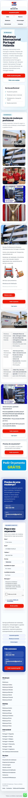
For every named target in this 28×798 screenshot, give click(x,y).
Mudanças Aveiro (7, 708)
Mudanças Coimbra (7, 715)
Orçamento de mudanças (9, 760)
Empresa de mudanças (8, 762)
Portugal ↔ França (7, 736)
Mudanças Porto (6, 723)
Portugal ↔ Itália (7, 746)
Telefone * (6, 552)
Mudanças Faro (6, 720)
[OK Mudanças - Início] (14, 4)
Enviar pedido (14, 606)
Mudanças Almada (7, 689)
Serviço (6, 559)
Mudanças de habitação (9, 770)
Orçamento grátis (14, 12)
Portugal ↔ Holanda (8, 741)
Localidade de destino (9, 572)
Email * (6, 545)
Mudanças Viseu (6, 725)
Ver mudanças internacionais (10, 751)
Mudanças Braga (7, 713)
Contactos (20, 24)
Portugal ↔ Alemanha (8, 744)
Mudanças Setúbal (7, 687)
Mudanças (7, 20)
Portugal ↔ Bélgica (7, 739)
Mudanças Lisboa (7, 684)
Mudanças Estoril (7, 700)
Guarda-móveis (6, 767)
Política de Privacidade (12, 600)
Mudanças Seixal (7, 695)
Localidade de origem (9, 565)
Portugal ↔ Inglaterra (8, 749)
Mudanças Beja (6, 710)
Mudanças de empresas (8, 772)
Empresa (20, 16)
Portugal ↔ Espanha (8, 734)
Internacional (7, 24)
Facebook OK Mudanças (9, 777)
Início (7, 16)
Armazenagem (20, 20)
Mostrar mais (8, 295)
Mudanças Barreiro (7, 692)
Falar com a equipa (14, 80)
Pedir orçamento (14, 301)
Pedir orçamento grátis (14, 75)
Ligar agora (14, 306)
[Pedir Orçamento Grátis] (14, 465)
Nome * (6, 539)
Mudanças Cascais (7, 697)
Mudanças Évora (7, 718)
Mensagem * (7, 578)
